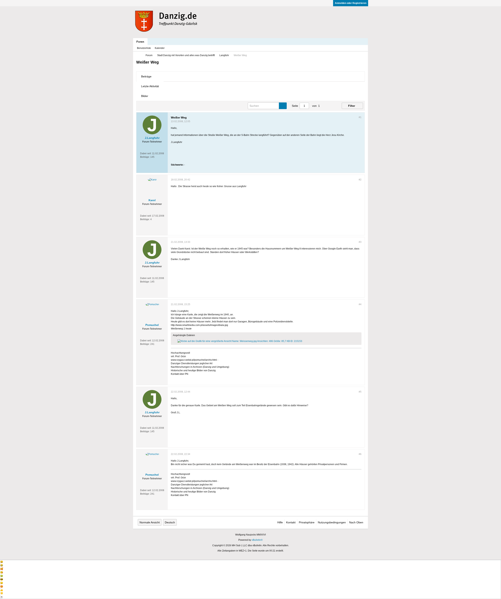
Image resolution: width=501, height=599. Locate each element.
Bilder (144, 96)
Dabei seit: (145, 153)
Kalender (160, 48)
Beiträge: (145, 157)
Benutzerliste (144, 48)
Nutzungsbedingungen (332, 522)
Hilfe (280, 522)
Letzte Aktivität (150, 86)
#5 (360, 391)
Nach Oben (356, 522)
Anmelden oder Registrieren (350, 3)
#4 (360, 304)
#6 (360, 454)
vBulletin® (257, 540)
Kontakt (291, 522)
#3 (360, 242)
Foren (140, 41)
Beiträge (146, 76)
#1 (360, 117)
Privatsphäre (306, 522)
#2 (360, 179)
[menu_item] (250, 562)
